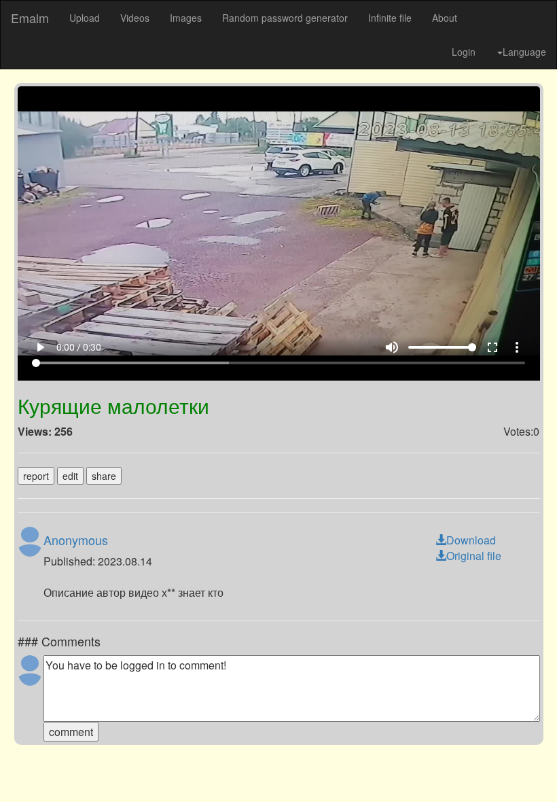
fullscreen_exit (509, 769)
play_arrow (23, 769)
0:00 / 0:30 (61, 768)
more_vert (534, 769)
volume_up (409, 769)
